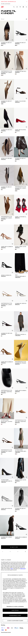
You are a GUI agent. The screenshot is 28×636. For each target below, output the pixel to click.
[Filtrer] (26, 19)
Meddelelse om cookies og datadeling (15, 606)
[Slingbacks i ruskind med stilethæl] (21, 350)
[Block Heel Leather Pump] (7, 408)
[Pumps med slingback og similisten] (21, 378)
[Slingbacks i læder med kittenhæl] (7, 59)
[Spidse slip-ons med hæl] (7, 146)
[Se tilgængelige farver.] (2, 45)
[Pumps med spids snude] (7, 497)
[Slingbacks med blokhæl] (21, 59)
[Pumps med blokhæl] (21, 118)
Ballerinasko (22, 568)
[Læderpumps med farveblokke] (7, 468)
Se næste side (14, 547)
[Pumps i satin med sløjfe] (21, 205)
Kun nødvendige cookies (15, 615)
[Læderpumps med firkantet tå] (21, 263)
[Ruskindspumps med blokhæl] (21, 438)
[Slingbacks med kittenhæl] (7, 31)
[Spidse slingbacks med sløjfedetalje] (7, 263)
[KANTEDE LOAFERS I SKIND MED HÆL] (21, 321)
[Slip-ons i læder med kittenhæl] (7, 378)
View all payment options (6, 632)
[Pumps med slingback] (7, 235)
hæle (12, 568)
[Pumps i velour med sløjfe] (21, 89)
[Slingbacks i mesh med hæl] (21, 291)
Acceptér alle (15, 610)
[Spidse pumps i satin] (21, 235)
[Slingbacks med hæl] (7, 321)
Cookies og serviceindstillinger (15, 620)
